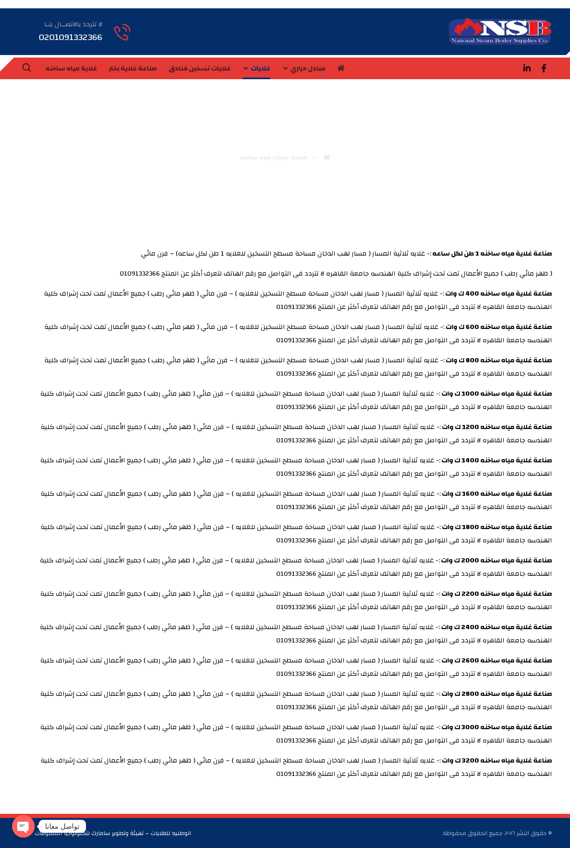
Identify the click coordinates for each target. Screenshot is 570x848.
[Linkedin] (527, 68)
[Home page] (326, 157)
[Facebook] (543, 68)
